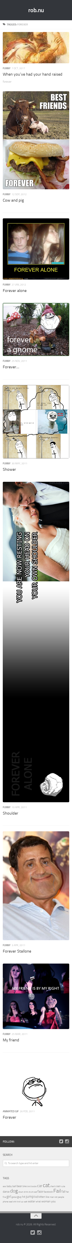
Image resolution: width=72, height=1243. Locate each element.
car (39, 1185)
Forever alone (15, 290)
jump (30, 1196)
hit (23, 1196)
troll (18, 1202)
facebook (48, 1191)
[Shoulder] (36, 642)
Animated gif (11, 1111)
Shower (9, 469)
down (20, 1192)
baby (9, 1186)
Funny (7, 68)
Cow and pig (13, 200)
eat (35, 1192)
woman (46, 1201)
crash (58, 1186)
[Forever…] (36, 329)
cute (63, 1186)
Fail (57, 1191)
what (38, 1201)
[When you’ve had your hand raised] (36, 47)
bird (29, 1186)
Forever (9, 1117)
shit (14, 1201)
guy (19, 1196)
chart (52, 1186)
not (55, 1197)
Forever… (11, 367)
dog (14, 1191)
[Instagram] (67, 1141)
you (53, 1201)
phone (5, 1201)
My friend (11, 1040)
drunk (31, 1192)
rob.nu (36, 10)
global (14, 1197)
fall (63, 1191)
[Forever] (36, 1082)
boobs (34, 1186)
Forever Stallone (17, 951)
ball (14, 1186)
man (52, 1197)
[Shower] (36, 421)
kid (36, 1196)
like (47, 1196)
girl (8, 1196)
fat (67, 1192)
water (31, 1201)
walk (25, 1202)
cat (46, 1185)
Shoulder (10, 813)
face (40, 1191)
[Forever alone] (36, 248)
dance (6, 1191)
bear (19, 1186)
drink (26, 1192)
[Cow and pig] (36, 140)
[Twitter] (61, 1141)
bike (25, 1186)
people (61, 1197)
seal (11, 1201)
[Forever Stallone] (36, 885)
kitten (41, 1196)
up (22, 1202)
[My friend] (36, 996)
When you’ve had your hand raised (32, 74)
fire (4, 1197)
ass (4, 1186)
